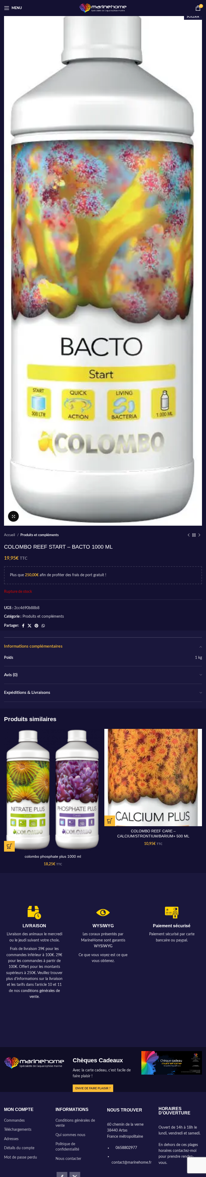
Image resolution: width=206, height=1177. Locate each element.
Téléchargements (17, 1130)
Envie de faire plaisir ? (93, 1088)
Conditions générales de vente (75, 1123)
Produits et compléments (39, 535)
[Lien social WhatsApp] (43, 625)
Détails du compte (19, 1148)
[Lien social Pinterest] (36, 625)
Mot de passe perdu (20, 1157)
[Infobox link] (34, 953)
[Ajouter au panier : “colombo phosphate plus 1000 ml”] (9, 846)
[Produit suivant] (199, 535)
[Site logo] (103, 8)
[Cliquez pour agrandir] (13, 516)
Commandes (14, 1120)
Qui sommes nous (70, 1135)
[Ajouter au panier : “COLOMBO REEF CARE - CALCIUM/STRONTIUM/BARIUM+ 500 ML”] (109, 821)
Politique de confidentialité (67, 1146)
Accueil (10, 535)
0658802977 (126, 1148)
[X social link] (29, 625)
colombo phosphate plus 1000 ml (53, 856)
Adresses (11, 1139)
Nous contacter (68, 1159)
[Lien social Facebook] (23, 625)
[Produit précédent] (188, 535)
